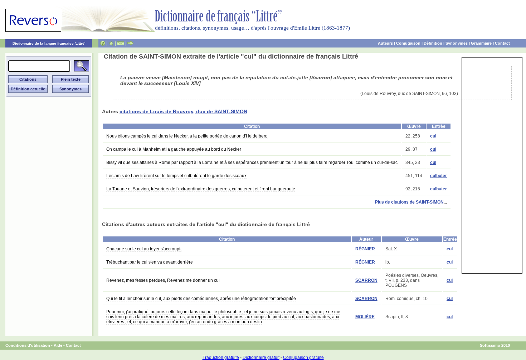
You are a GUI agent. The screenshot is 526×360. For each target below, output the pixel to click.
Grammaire (481, 43)
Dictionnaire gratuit (261, 357)
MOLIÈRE (365, 316)
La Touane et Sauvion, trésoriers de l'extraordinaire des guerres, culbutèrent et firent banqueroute (200, 188)
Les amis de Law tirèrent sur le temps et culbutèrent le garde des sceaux (176, 175)
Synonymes (456, 43)
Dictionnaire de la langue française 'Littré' (49, 43)
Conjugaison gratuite (303, 357)
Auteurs (385, 43)
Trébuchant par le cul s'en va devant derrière (149, 262)
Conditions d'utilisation (27, 345)
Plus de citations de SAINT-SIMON (409, 202)
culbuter (438, 175)
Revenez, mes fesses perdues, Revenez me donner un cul (163, 280)
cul (433, 136)
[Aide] (102, 43)
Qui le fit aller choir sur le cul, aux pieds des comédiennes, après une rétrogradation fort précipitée (201, 298)
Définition (433, 43)
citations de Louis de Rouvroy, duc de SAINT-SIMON (183, 111)
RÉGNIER (365, 248)
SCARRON (366, 280)
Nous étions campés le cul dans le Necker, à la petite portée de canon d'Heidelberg (187, 136)
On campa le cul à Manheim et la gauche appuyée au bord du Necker (173, 149)
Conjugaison (408, 43)
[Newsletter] (120, 43)
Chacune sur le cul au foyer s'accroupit (143, 248)
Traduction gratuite (221, 357)
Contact (502, 43)
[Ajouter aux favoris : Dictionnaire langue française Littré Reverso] (111, 43)
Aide (58, 345)
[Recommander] (130, 43)
